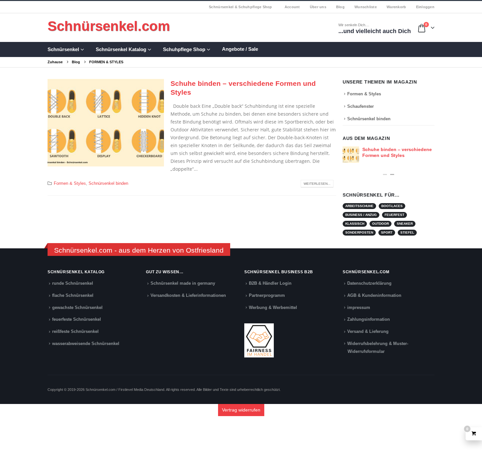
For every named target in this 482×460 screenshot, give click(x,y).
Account (292, 7)
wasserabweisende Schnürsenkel (85, 343)
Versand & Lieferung (368, 331)
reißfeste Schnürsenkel (75, 331)
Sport (386, 232)
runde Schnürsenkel (72, 283)
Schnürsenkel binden (108, 183)
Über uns (318, 7)
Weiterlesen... (317, 183)
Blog (340, 7)
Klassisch (354, 223)
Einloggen (425, 7)
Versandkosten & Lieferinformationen (188, 295)
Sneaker (405, 223)
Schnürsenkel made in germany (183, 283)
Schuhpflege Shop (184, 49)
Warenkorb (396, 7)
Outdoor (380, 223)
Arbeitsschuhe (359, 206)
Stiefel (407, 232)
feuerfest (394, 215)
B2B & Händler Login (270, 283)
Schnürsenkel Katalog (121, 49)
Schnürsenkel (63, 49)
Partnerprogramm (267, 295)
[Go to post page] (351, 154)
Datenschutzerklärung (369, 283)
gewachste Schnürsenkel (77, 307)
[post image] (106, 122)
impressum (358, 307)
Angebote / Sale (240, 49)
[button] (385, 174)
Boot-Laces (392, 206)
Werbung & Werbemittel (273, 307)
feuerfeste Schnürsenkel (76, 319)
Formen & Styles (70, 183)
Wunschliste (365, 7)
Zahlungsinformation (368, 319)
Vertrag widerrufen (241, 409)
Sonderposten (359, 232)
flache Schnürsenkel (72, 295)
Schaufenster (360, 106)
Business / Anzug (361, 215)
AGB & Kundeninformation (374, 295)
